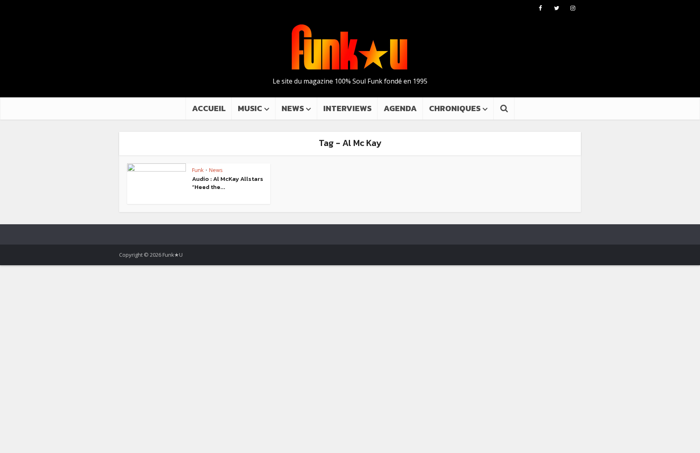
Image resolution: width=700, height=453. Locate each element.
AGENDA (400, 108)
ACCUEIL (209, 108)
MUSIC (250, 108)
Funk (198, 170)
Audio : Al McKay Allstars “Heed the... (227, 182)
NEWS (293, 108)
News (216, 170)
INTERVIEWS (347, 108)
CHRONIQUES (454, 108)
